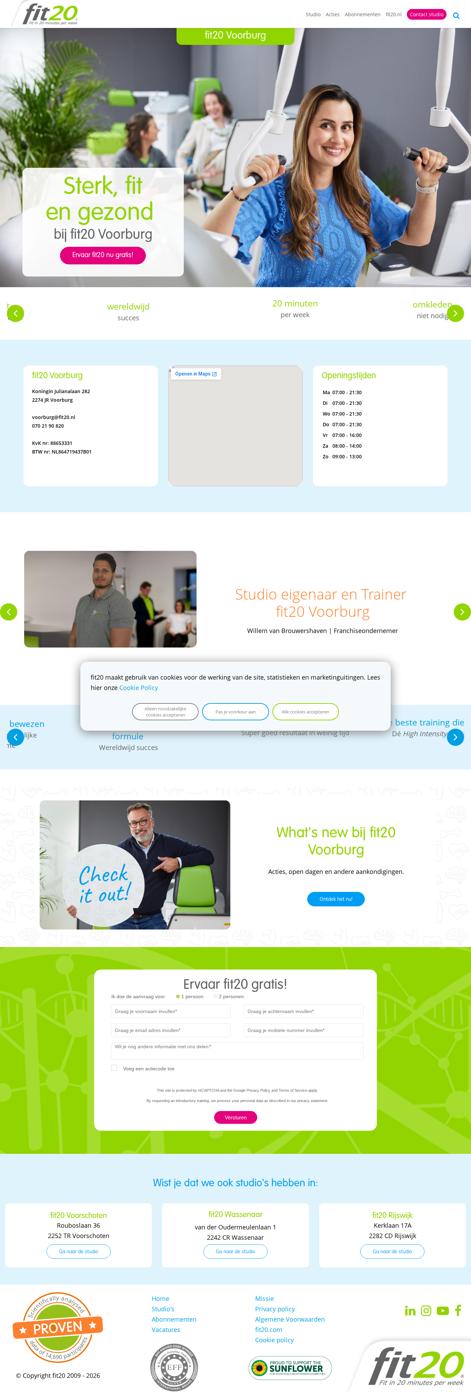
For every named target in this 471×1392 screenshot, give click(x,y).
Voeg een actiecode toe (148, 1068)
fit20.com (268, 1329)
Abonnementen (363, 14)
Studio (313, 14)
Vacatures (166, 1329)
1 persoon (192, 996)
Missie (264, 1298)
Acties (333, 14)
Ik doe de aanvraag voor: (138, 996)
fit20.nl (394, 14)
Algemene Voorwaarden (290, 1319)
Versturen (236, 1117)
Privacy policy (275, 1309)
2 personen (231, 996)
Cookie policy (274, 1340)
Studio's (163, 1309)
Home (160, 1298)
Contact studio (426, 14)
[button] (15, 313)
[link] (110, 556)
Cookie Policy (138, 687)
